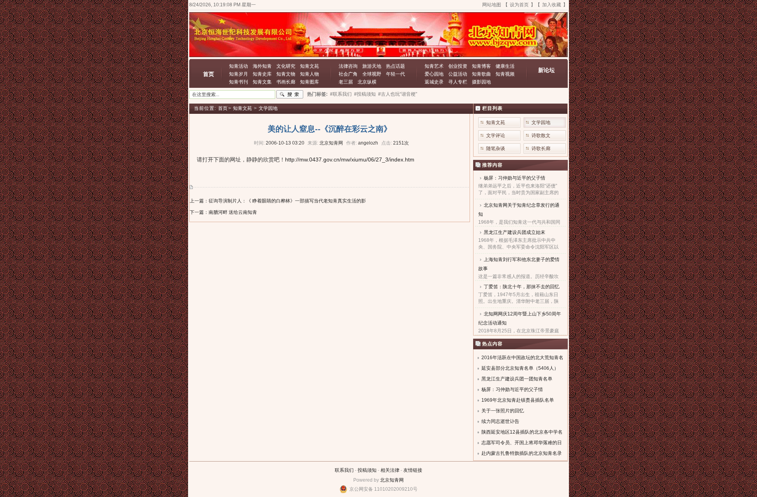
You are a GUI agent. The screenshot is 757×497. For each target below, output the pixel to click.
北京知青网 (392, 480)
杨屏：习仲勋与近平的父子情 (514, 178)
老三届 (346, 82)
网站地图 (491, 4)
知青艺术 (434, 66)
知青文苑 (309, 66)
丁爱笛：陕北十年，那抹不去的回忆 (521, 286)
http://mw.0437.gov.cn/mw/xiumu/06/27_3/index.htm (349, 159)
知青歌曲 (481, 74)
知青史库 (262, 74)
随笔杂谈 (495, 148)
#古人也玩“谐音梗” (397, 94)
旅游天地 (371, 66)
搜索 (289, 94)
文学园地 (268, 108)
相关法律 (389, 470)
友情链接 (412, 470)
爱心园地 (434, 74)
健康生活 (505, 66)
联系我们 (344, 470)
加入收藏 (551, 4)
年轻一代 (395, 74)
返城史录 (434, 82)
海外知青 (262, 66)
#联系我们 (341, 94)
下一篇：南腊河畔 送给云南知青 (223, 212)
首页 (208, 74)
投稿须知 (367, 470)
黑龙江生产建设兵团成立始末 (514, 232)
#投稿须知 (365, 94)
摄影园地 (481, 82)
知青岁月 (238, 74)
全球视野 (371, 74)
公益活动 (457, 74)
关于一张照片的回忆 (502, 411)
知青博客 (481, 66)
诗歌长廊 (540, 148)
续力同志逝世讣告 (500, 421)
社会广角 (348, 74)
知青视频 (505, 74)
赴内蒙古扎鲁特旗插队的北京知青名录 (521, 453)
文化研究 (285, 66)
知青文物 (285, 74)
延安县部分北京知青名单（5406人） (520, 368)
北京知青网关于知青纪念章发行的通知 (518, 209)
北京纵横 (367, 82)
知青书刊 (238, 82)
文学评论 (495, 135)
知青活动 (238, 66)
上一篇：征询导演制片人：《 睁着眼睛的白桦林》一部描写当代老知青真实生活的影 (278, 201)
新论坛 (546, 70)
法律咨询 (348, 66)
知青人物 (309, 74)
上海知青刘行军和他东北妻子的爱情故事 (518, 264)
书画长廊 (285, 82)
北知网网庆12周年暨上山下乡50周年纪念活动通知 (519, 318)
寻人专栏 (457, 82)
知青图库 (309, 82)
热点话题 (395, 66)
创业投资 (457, 66)
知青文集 (262, 82)
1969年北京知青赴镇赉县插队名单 (517, 400)
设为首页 (519, 4)
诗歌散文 (540, 135)
